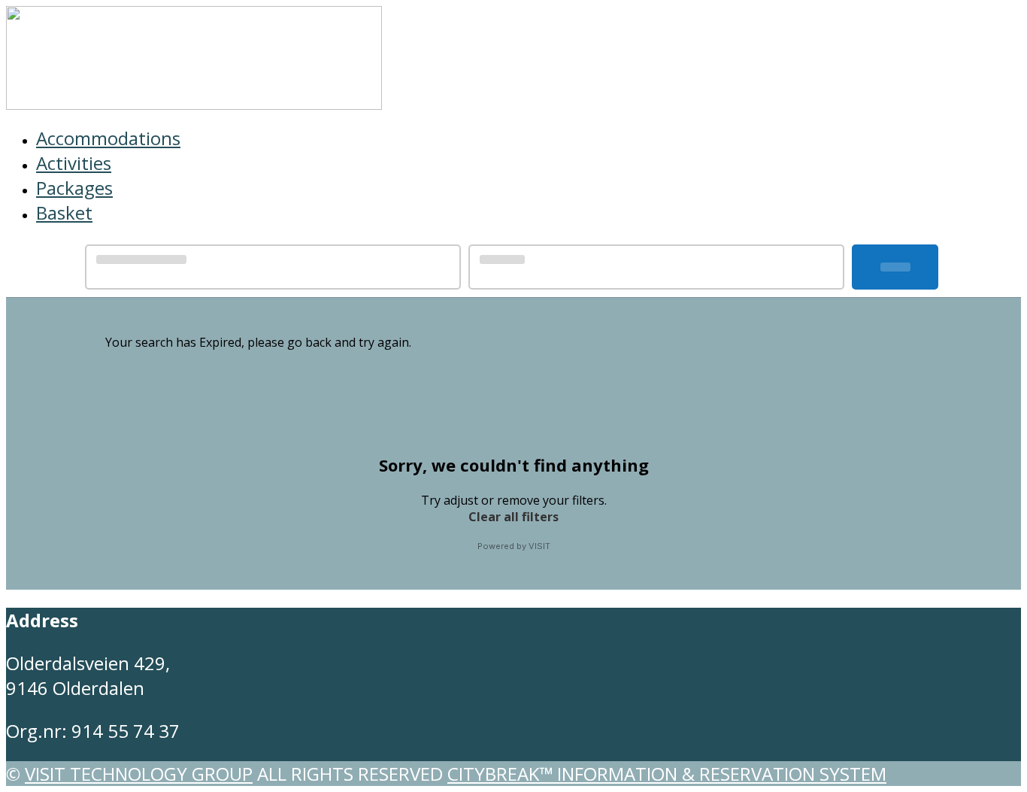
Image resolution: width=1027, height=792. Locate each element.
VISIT (539, 546)
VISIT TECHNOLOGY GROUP (139, 773)
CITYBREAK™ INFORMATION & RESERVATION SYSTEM (666, 773)
